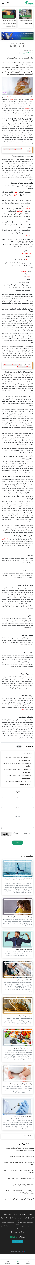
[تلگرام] (21, 1232)
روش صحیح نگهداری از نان (24, 1016)
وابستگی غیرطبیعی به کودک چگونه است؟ (20, 917)
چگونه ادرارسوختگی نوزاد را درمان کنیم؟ (21, 1084)
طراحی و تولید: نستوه (16, 1251)
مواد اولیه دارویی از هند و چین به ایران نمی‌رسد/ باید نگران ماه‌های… (9, 23)
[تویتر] (16, 1232)
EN (8, 3)
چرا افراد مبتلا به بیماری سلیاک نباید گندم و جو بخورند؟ (17, 366)
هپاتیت (19, 211)
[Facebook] (23, 46)
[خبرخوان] (13, 1232)
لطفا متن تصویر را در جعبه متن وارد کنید (23, 833)
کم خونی (27, 208)
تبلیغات (15, 1214)
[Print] (11, 46)
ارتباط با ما (22, 1214)
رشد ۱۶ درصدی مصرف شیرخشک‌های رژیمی (20, 1179)
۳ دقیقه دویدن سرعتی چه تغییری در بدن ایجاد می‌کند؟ (18, 880)
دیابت (29, 277)
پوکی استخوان (26, 253)
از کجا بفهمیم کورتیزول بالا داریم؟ (23, 1185)
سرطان (28, 259)
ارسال (17, 843)
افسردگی (28, 235)
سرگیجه (22, 709)
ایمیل (17, 807)
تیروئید (23, 271)
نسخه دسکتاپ (17, 1242)
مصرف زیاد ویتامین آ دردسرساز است (21, 1048)
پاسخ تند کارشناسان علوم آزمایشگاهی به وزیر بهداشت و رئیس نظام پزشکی (19, 1149)
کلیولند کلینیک (10, 97)
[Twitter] (19, 46)
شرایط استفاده (7, 1214)
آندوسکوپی (5, 539)
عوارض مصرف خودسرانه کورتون (23, 1116)
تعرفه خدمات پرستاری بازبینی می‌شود (22, 1156)
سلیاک (31, 99)
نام (17, 797)
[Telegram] (15, 46)
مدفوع (16, 195)
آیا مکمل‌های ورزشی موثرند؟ (24, 980)
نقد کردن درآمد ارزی (29, 1135)
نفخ (15, 192)
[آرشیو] (11, 1232)
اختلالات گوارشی (26, 53)
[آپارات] (24, 1232)
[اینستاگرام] (19, 1232)
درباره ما (30, 1214)
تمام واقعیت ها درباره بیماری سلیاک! (20, 58)
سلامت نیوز (26, 3)
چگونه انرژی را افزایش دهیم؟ (24, 949)
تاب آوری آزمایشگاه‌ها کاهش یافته (26, 22)
